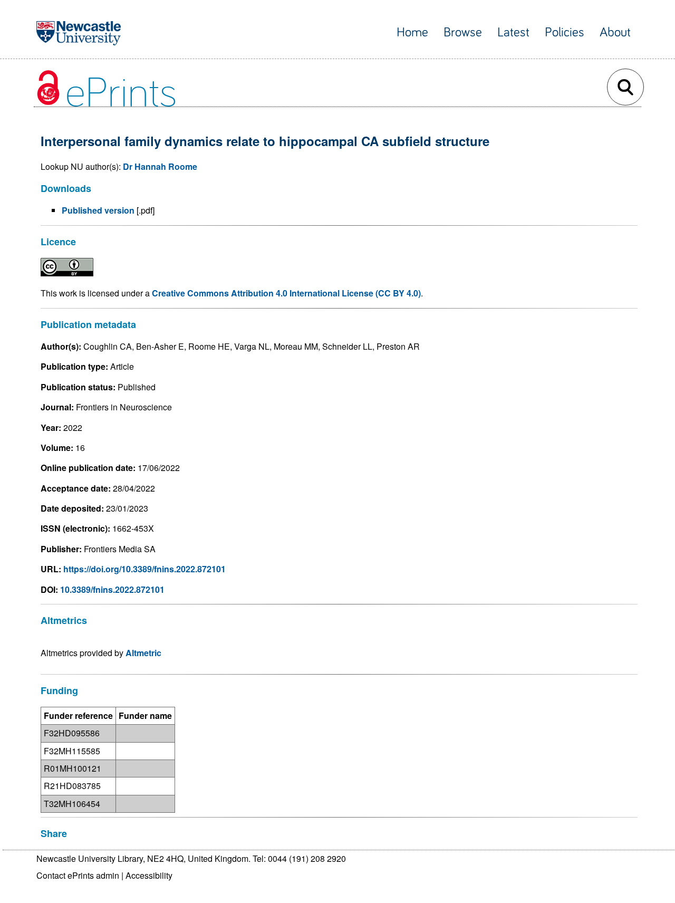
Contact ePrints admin (77, 875)
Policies (564, 32)
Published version (98, 210)
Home (412, 32)
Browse (462, 32)
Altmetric (143, 653)
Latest (513, 32)
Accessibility (149, 875)
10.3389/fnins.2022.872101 (112, 589)
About (615, 32)
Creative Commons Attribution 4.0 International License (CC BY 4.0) (286, 293)
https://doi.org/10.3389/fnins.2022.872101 (144, 569)
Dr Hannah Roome (160, 166)
